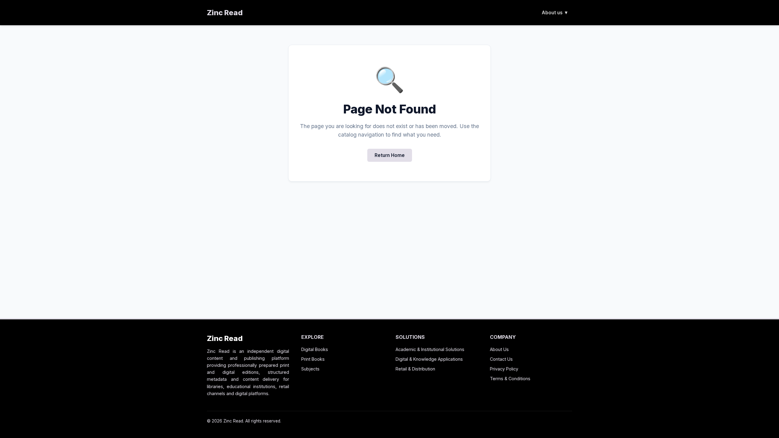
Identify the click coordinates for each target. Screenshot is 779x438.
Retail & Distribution (415, 368)
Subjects (310, 368)
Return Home (390, 155)
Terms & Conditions (510, 378)
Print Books (313, 359)
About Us (499, 349)
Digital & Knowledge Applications (429, 359)
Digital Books (314, 349)
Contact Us (501, 359)
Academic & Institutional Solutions (430, 349)
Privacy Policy (504, 368)
